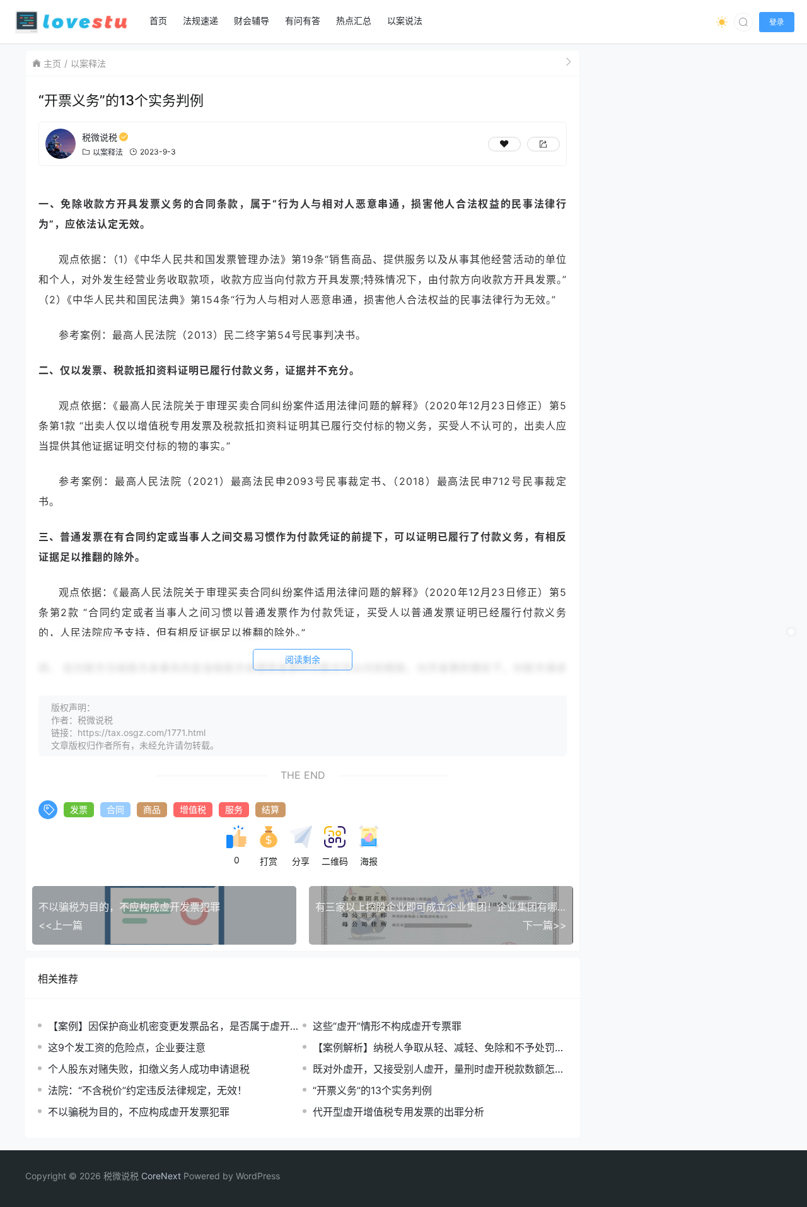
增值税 (193, 809)
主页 (52, 63)
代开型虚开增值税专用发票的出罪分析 (398, 1111)
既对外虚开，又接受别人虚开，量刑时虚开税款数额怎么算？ (439, 1069)
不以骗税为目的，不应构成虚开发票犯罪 (138, 1111)
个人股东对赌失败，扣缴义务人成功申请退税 (149, 1069)
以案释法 (88, 63)
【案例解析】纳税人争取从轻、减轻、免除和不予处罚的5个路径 (439, 1047)
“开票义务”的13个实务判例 (372, 1090)
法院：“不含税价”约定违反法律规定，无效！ (147, 1090)
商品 (152, 809)
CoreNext (161, 1175)
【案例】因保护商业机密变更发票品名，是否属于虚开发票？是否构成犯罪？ (174, 1026)
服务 (234, 809)
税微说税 (99, 137)
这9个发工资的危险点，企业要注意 (127, 1047)
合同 (115, 809)
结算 (270, 809)
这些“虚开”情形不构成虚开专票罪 (387, 1026)
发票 (79, 809)
